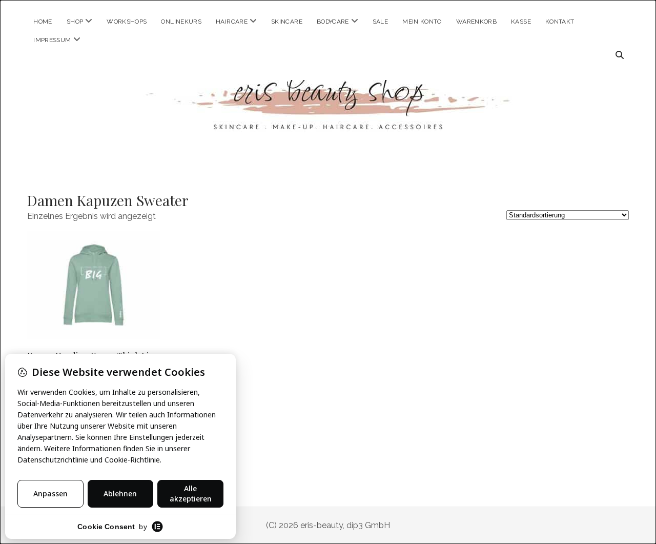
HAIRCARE (232, 21)
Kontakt (560, 21)
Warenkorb (476, 21)
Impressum (52, 40)
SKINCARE (286, 21)
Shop (75, 21)
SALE (380, 21)
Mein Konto (422, 21)
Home (42, 21)
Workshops (127, 21)
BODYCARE (333, 21)
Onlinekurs (181, 21)
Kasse (521, 21)
